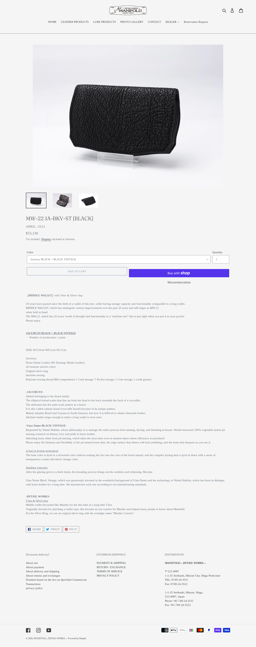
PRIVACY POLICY (108, 575)
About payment (35, 567)
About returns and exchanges (43, 575)
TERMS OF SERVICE (109, 571)
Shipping (46, 239)
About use (32, 562)
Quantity (217, 252)
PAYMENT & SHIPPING (111, 562)
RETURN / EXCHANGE (111, 567)
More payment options (179, 282)
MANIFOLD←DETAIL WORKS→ (50, 638)
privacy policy (34, 588)
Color (30, 252)
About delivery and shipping (42, 571)
